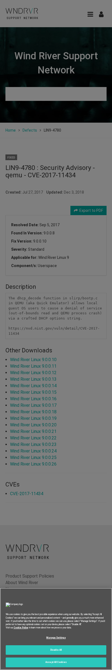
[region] (56, 629)
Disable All (56, 650)
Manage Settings (56, 637)
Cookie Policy (21, 627)
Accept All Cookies (55, 662)
